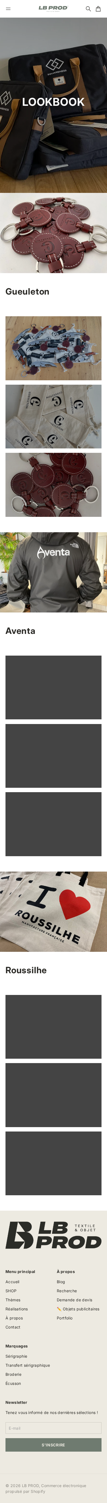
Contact (13, 1327)
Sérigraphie (16, 1356)
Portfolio (65, 1318)
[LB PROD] (53, 9)
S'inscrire (53, 1445)
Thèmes (12, 1299)
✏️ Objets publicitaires (78, 1309)
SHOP (11, 1290)
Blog (61, 1281)
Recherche (67, 1290)
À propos (14, 1318)
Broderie (13, 1374)
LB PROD (30, 1485)
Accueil (12, 1281)
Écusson (13, 1383)
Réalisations (16, 1309)
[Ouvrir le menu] (8, 9)
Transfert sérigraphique (27, 1365)
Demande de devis (74, 1299)
